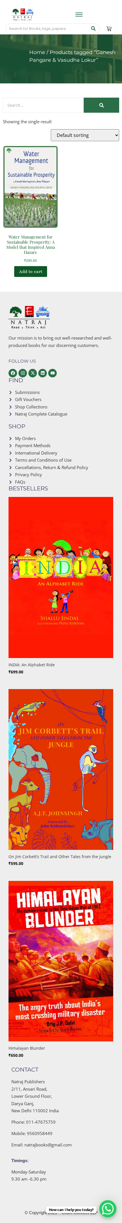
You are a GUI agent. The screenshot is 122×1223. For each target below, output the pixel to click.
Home (37, 52)
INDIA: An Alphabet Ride (32, 664)
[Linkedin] (42, 373)
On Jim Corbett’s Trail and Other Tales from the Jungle (60, 856)
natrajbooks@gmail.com (48, 1145)
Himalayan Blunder (27, 1048)
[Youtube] (52, 373)
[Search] (93, 29)
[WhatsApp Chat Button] (107, 1208)
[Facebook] (13, 373)
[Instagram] (22, 373)
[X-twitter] (32, 373)
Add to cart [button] (30, 271)
